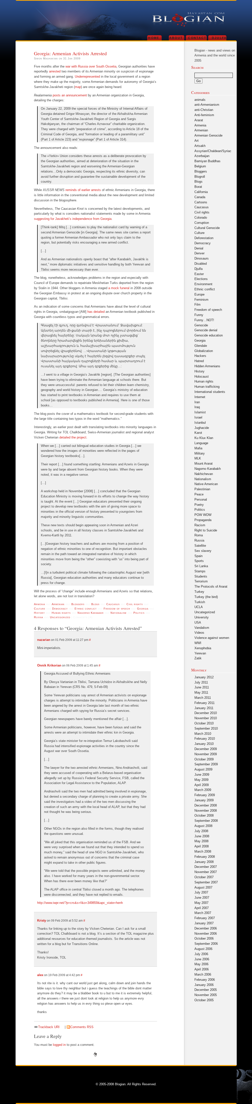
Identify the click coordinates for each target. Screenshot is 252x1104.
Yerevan (200, 653)
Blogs (95, 604)
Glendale (200, 346)
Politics (138, 612)
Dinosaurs (201, 258)
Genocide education (208, 335)
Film (197, 304)
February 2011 (204, 703)
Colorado (200, 217)
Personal (200, 499)
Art (196, 140)
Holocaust (201, 376)
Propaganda (202, 520)
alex (40, 975)
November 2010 (205, 718)
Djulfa (219, 37)
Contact (197, 37)
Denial (198, 248)
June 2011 (201, 687)
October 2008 (204, 815)
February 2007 (204, 918)
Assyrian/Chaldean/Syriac (212, 151)
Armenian (58, 604)
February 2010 (204, 738)
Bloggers (77, 604)
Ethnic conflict (86, 608)
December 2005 (205, 990)
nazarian (43, 640)
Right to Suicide (205, 530)
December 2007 (205, 867)
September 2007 (206, 882)
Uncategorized (60, 617)
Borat (198, 187)
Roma (198, 535)
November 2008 (205, 810)
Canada (199, 197)
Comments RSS (82, 1027)
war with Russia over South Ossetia (90, 66)
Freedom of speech (117, 608)
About (176, 37)
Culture (39, 608)
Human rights (61, 612)
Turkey (199, 592)
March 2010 (202, 734)
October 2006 (204, 938)
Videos (199, 632)
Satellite (200, 545)
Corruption (201, 223)
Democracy (60, 608)
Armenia (39, 604)
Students (200, 576)
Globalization (203, 351)
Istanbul (200, 422)
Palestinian (202, 489)
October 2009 (204, 759)
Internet (199, 397)
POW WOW (202, 515)
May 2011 (201, 692)
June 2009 (201, 774)
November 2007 (205, 872)
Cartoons (200, 202)
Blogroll (199, 176)
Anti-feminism (204, 115)
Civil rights (134, 604)
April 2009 (201, 785)
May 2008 (201, 841)
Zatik (198, 658)
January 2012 (204, 677)
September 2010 (206, 728)
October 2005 (204, 1000)
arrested (55, 71)
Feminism (201, 299)
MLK (197, 458)
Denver (199, 253)
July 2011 (201, 682)
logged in (59, 1045)
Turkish (199, 602)
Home (153, 37)
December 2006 (205, 928)
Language (201, 443)
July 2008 (201, 831)
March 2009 (202, 790)
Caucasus (113, 604)
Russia (38, 617)
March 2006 (202, 974)
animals (199, 100)
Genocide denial (205, 330)
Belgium (200, 166)
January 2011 (203, 708)
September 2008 (206, 821)
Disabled (200, 263)
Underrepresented (87, 76)
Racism (199, 525)
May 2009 (201, 780)
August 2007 (203, 887)
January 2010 (204, 744)
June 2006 (201, 959)
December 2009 (205, 749)
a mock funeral (118, 288)
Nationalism (118, 612)
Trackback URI (49, 1027)
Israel (198, 417)
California (201, 192)
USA (197, 622)
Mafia (198, 448)
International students (209, 392)
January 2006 (204, 985)
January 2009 (204, 800)
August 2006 (203, 949)
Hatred (199, 361)
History (39, 612)
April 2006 (201, 969)
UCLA (198, 607)
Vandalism (201, 628)
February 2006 (204, 979)
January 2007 (204, 923)
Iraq (197, 407)
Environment (203, 284)
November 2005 (205, 995)
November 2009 (205, 754)
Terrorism (201, 581)
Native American (206, 484)
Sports (199, 561)
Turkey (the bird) (206, 597)
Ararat (198, 120)
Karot (198, 433)
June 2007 (201, 897)
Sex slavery (202, 551)
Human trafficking (207, 386)
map (78, 87)
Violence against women (211, 638)
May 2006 (201, 964)
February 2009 (204, 795)
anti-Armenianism (206, 104)
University (201, 617)
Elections (201, 279)
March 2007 (202, 913)
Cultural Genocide (207, 228)
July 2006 (201, 954)
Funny (198, 315)
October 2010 (204, 723)
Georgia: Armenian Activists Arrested (70, 53)
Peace (199, 494)
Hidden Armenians (207, 366)
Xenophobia (202, 648)
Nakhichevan (203, 474)
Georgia (142, 608)
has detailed (96, 312)
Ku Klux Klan (203, 438)
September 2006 (206, 944)
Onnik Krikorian (49, 665)
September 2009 (206, 764)
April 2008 (201, 846)
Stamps (199, 571)
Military (199, 453)
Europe (199, 294)
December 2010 (205, 713)
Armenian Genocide (208, 135)
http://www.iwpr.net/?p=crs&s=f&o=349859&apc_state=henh (80, 903)
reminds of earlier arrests (83, 190)
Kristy (41, 920)
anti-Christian (203, 110)
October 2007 (204, 877)
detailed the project (72, 437)
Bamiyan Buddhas (207, 161)
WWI (197, 643)
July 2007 (201, 892)
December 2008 (205, 805)
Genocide (201, 325)
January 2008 (204, 862)
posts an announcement (70, 95)
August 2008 (203, 826)
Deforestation (203, 238)
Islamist (200, 412)
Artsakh (199, 146)
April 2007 (201, 908)
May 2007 (201, 903)
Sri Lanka (201, 566)
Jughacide (201, 428)
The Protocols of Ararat (210, 586)
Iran (197, 402)
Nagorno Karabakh (91, 612)
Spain (198, 556)
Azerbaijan (201, 156)
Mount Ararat (203, 463)
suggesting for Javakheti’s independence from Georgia (72, 219)
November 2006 (205, 933)
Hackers (200, 356)
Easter (199, 274)
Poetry (199, 505)
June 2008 (201, 836)
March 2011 (202, 698)
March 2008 (202, 851)
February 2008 (204, 857)
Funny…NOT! (204, 320)
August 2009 (203, 769)
